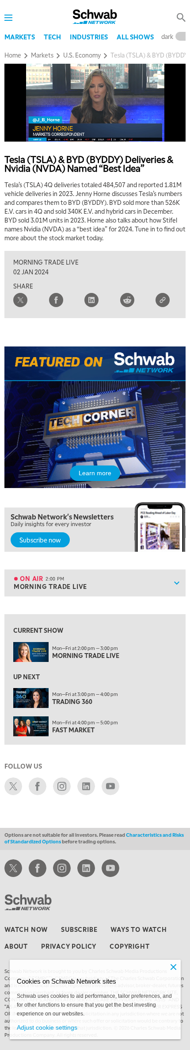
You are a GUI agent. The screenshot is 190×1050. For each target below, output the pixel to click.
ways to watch (138, 929)
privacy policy (68, 946)
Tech (52, 37)
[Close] (173, 966)
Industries (89, 37)
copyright (129, 946)
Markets (19, 37)
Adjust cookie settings (47, 1027)
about (16, 946)
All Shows (135, 37)
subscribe (79, 929)
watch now (26, 929)
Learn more (95, 473)
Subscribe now (40, 540)
